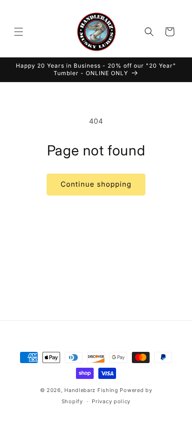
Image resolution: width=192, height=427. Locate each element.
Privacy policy (111, 401)
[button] (18, 31)
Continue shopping (96, 184)
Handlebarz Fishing (92, 390)
